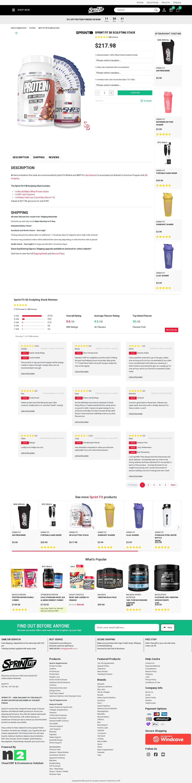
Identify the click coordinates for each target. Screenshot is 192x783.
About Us (166, 2)
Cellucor (100, 719)
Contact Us (149, 663)
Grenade (100, 752)
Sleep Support (55, 737)
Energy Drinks (54, 690)
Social (147, 695)
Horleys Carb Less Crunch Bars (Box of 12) (36, 197)
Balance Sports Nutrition (107, 708)
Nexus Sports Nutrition (106, 698)
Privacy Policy (150, 680)
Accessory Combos (57, 755)
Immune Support (56, 726)
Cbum (99, 747)
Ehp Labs (101, 689)
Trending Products (104, 674)
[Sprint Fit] (96, 10)
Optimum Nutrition (104, 687)
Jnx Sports (101, 733)
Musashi (100, 684)
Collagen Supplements (58, 710)
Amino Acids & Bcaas (58, 680)
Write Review (171, 330)
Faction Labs (102, 728)
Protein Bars (54, 674)
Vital (99, 755)
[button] (21, 10)
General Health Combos (59, 721)
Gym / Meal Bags (56, 769)
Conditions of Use (152, 682)
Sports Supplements (18, 28)
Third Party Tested (56, 693)
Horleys (100, 739)
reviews (113, 37)
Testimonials (150, 703)
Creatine (52, 669)
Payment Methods (152, 666)
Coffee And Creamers (58, 715)
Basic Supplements (105, 750)
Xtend (99, 744)
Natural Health (55, 704)
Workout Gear (55, 749)
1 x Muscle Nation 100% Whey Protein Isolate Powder (116, 55)
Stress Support (55, 743)
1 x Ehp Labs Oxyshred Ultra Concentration (112, 67)
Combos (32, 28)
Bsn (98, 722)
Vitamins (52, 713)
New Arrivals (102, 671)
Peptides (53, 734)
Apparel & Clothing (57, 758)
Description (21, 157)
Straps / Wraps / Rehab (58, 771)
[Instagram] (149, 754)
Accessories (55, 747)
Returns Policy (151, 671)
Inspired (100, 730)
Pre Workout (54, 671)
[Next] (178, 527)
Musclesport (102, 725)
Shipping (177, 2)
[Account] (164, 10)
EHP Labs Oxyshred (26, 194)
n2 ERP (118, 781)
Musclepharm (103, 711)
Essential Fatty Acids (57, 718)
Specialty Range (55, 740)
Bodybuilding (54, 763)
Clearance (101, 669)
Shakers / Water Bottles (58, 752)
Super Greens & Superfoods (60, 707)
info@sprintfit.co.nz (69, 649)
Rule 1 (99, 703)
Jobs (147, 677)
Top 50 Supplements (58, 700)
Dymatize (101, 700)
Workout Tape (55, 774)
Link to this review (28, 373)
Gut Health (53, 723)
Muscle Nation (103, 717)
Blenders (53, 760)
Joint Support (54, 729)
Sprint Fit (96, 497)
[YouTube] (163, 754)
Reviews (54, 157)
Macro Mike (102, 741)
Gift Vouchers (54, 766)
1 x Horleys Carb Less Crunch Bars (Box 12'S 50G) (115, 79)
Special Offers (103, 666)
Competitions (150, 669)
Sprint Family (152, 2)
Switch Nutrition (103, 706)
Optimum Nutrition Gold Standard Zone (65, 696)
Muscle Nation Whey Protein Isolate (33, 191)
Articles (140, 2)
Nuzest (100, 695)
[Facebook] (156, 754)
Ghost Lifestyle (103, 692)
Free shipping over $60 (78, 2)
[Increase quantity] (111, 93)
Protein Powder (55, 666)
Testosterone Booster (58, 688)
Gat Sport (101, 736)
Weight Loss (54, 677)
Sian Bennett (91, 175)
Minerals (52, 732)
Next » (173, 485)
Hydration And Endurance (59, 682)
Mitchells (101, 714)
